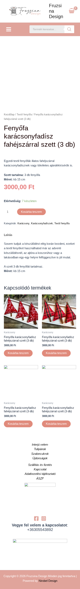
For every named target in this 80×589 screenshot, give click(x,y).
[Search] (69, 29)
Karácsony (23, 223)
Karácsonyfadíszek (42, 223)
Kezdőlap (9, 114)
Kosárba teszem (31, 211)
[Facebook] (36, 518)
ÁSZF (40, 478)
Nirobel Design (48, 580)
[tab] (40, 235)
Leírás (8, 235)
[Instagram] (43, 518)
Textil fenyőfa (24, 114)
